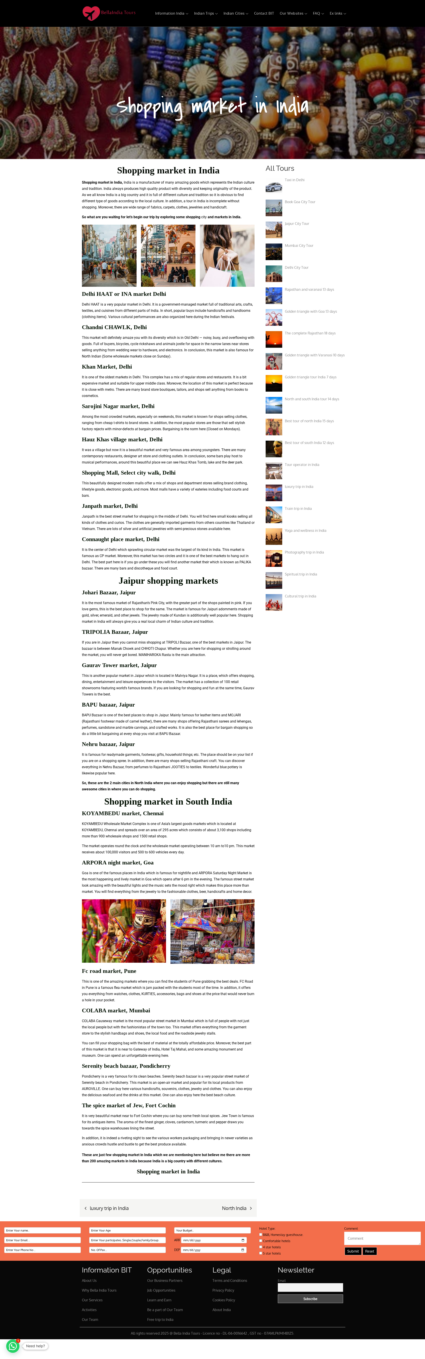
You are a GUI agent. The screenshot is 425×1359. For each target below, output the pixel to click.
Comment (351, 1228)
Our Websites (291, 13)
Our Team (90, 1319)
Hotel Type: (267, 1228)
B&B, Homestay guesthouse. (282, 1235)
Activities (89, 1310)
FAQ (316, 13)
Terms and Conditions (229, 1280)
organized (177, 317)
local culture (154, 201)
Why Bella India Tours (99, 1290)
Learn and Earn (159, 1300)
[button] (12, 1346)
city (204, 217)
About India (221, 1310)
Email (282, 1280)
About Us (89, 1280)
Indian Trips (204, 13)
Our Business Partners (164, 1280)
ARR (177, 1240)
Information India (170, 13)
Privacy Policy (223, 1290)
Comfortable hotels (276, 1241)
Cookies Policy (223, 1300)
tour (189, 201)
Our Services (92, 1300)
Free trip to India (160, 1319)
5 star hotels (271, 1253)
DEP (177, 1250)
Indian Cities (234, 13)
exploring (167, 217)
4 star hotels (271, 1247)
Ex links (336, 13)
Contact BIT (264, 13)
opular (180, 310)
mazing (183, 182)
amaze (128, 338)
